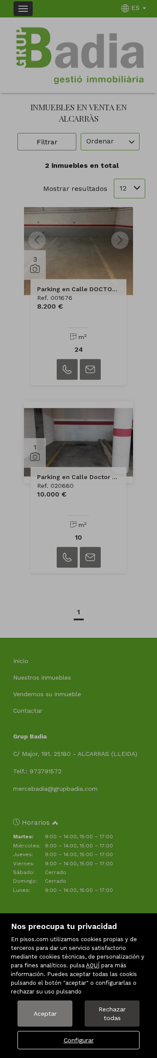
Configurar (79, 1040)
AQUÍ (92, 965)
